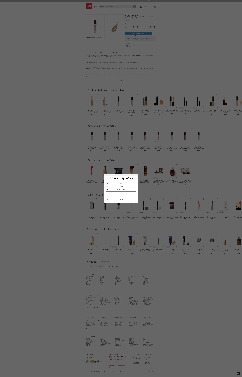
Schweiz (121, 186)
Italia (121, 196)
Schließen (136, 175)
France (121, 192)
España (121, 199)
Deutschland (121, 189)
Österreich (121, 183)
